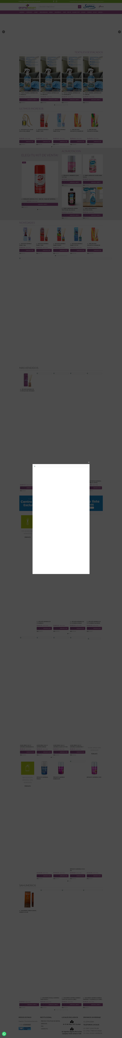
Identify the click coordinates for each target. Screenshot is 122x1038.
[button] (4, 1034)
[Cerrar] (89, 462)
